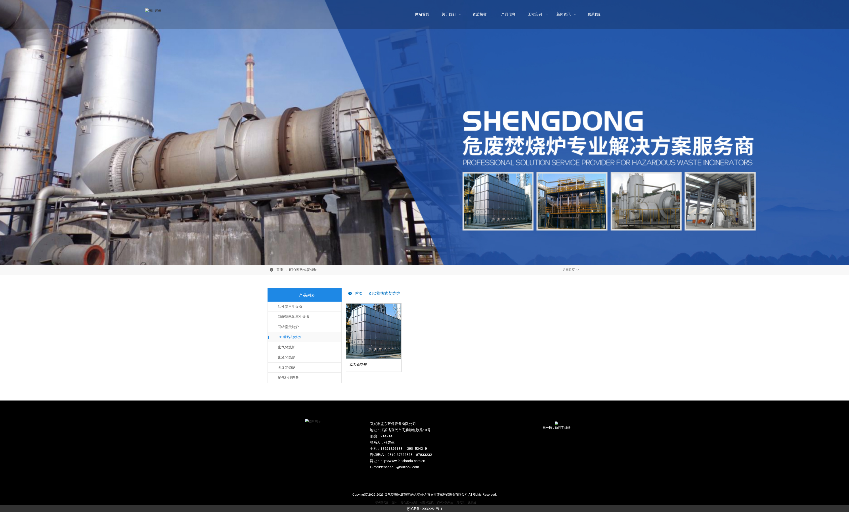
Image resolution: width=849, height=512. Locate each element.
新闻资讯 (563, 14)
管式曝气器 (381, 502)
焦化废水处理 (409, 502)
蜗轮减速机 (427, 502)
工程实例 (535, 14)
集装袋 (472, 502)
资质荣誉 (479, 14)
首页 (279, 270)
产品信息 (508, 14)
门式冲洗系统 (445, 502)
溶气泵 (461, 502)
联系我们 (594, 14)
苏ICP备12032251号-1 (424, 508)
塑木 (394, 502)
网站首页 (422, 14)
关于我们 (449, 14)
